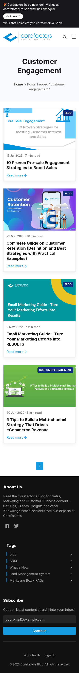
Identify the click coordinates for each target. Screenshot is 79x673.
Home (18, 84)
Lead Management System (30, 574)
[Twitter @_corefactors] (16, 525)
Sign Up (50, 655)
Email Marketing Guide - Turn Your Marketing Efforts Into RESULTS (34, 339)
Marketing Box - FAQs (27, 580)
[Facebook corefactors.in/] (7, 525)
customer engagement (55, 369)
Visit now (11, 16)
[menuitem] (32, 655)
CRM (13, 561)
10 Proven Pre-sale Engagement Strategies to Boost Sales (38, 165)
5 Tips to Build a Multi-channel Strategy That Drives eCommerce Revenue (36, 424)
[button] (64, 37)
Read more (14, 175)
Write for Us (32, 655)
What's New (19, 567)
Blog (68, 112)
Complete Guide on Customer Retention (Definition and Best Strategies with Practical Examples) (36, 251)
